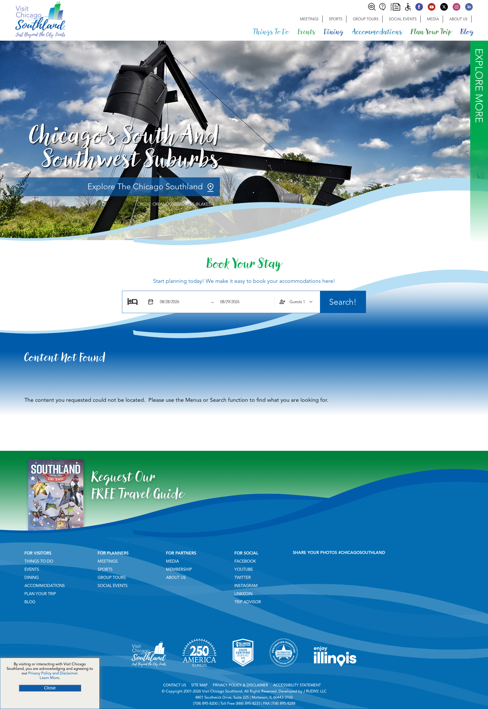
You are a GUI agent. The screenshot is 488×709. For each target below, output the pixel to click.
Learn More (49, 677)
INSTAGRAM (246, 585)
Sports (335, 19)
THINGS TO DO (38, 561)
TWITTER (242, 577)
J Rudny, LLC (314, 691)
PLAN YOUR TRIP (40, 593)
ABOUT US (176, 577)
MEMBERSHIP (179, 569)
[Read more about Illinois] (335, 673)
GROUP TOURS (112, 577)
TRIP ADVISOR (247, 602)
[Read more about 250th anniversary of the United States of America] (199, 673)
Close (50, 687)
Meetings (309, 19)
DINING (31, 577)
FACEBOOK (245, 561)
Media (433, 19)
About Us (458, 19)
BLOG (29, 602)
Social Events (403, 19)
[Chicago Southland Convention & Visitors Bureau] (33, 19)
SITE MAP (199, 685)
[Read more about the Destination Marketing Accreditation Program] (283, 673)
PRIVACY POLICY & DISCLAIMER (240, 685)
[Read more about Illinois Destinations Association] (243, 673)
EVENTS (31, 569)
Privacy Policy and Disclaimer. (53, 673)
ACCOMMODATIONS (44, 585)
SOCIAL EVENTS (113, 585)
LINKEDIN (243, 593)
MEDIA (172, 561)
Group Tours (365, 19)
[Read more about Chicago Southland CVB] (149, 673)
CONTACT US (174, 685)
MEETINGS (108, 561)
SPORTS (105, 569)
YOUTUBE (243, 569)
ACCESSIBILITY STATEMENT (297, 685)
